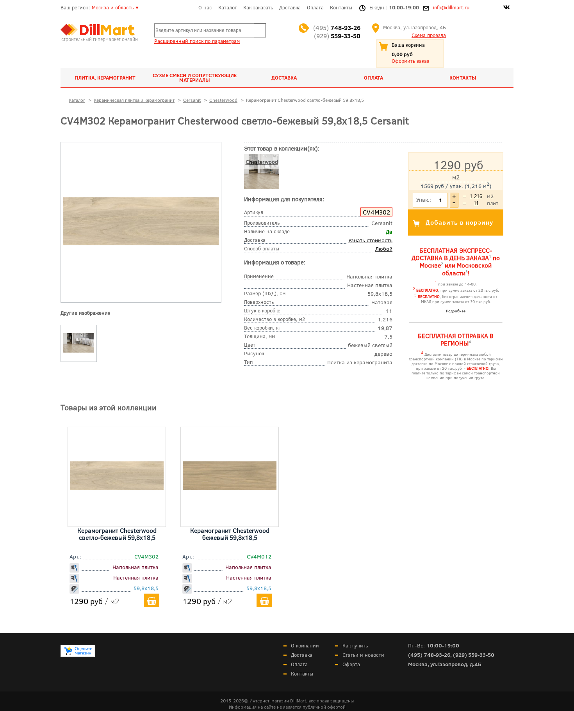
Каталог (227, 7)
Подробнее (455, 311)
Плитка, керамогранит (105, 77)
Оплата (315, 7)
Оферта (351, 664)
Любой (383, 248)
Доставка (290, 7)
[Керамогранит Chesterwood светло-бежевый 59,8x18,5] (141, 243)
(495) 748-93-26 (429, 654)
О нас (205, 7)
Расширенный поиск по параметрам (197, 40)
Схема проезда (429, 35)
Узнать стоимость (370, 240)
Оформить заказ (410, 60)
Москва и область (113, 7)
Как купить (355, 645)
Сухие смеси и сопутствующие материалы (195, 77)
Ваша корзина (408, 44)
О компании (305, 645)
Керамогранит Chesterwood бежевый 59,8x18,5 (229, 533)
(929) (337, 36)
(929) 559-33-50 (473, 654)
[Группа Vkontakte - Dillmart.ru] (506, 8)
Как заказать (258, 7)
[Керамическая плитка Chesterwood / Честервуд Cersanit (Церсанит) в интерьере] (78, 352)
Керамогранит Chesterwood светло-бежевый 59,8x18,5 (117, 533)
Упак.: (423, 199)
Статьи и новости (363, 654)
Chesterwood (262, 161)
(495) (336, 27)
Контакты (341, 7)
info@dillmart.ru (451, 7)
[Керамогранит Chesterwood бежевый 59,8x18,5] (229, 487)
